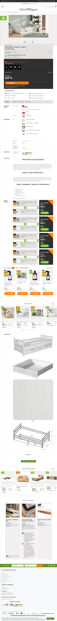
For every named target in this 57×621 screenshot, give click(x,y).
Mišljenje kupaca (4, 574)
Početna (3, 12)
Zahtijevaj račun (4, 577)
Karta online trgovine (5, 581)
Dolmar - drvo (8, 45)
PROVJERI (40, 565)
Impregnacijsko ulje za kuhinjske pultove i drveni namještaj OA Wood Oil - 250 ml (35, 284)
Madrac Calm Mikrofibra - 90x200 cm (28, 210)
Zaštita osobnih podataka (6, 576)
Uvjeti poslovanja (5, 579)
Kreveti (6, 12)
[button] (24, 42)
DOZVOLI (50, 618)
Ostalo (17, 268)
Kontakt (3, 582)
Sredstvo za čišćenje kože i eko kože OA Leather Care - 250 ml (47, 283)
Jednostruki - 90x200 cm (24, 268)
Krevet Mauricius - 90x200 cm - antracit (21, 283)
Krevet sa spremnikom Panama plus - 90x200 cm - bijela (22, 321)
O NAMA (3, 573)
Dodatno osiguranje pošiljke (22, 486)
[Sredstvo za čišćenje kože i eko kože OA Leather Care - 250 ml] (47, 275)
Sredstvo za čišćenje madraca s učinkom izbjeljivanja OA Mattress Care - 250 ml (8, 284)
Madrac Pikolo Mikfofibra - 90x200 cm (29, 260)
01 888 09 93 (25, 4)
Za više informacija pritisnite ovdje (32, 618)
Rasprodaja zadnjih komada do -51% (9, 1)
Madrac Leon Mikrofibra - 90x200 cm (28, 227)
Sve (13, 268)
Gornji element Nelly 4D (51, 486)
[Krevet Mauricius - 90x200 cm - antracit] (22, 275)
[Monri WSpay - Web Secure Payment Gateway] (5, 604)
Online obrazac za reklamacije (7, 599)
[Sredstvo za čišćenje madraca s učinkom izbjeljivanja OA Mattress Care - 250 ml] (9, 275)
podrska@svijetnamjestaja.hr (9, 594)
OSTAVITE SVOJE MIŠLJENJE (28, 461)
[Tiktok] (54, 565)
